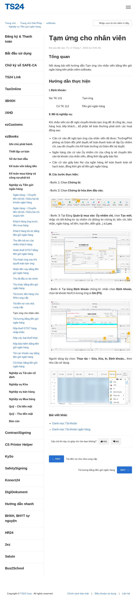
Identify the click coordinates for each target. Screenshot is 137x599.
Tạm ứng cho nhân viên (26, 313)
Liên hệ (126, 593)
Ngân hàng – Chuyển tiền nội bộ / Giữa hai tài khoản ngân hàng (26, 198)
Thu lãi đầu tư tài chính (25, 278)
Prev (57, 459)
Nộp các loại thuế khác (25, 337)
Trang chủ (10, 23)
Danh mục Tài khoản (64, 423)
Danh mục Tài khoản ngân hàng (71, 429)
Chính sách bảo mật (78, 593)
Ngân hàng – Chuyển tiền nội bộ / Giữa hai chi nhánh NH (26, 212)
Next (123, 470)
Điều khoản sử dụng (105, 593)
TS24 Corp (26, 593)
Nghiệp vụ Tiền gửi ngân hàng (25, 26)
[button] (128, 6)
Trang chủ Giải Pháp (31, 23)
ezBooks (50, 23)
